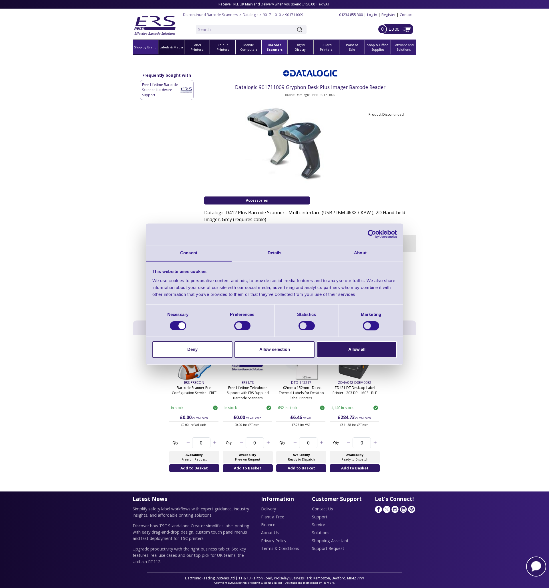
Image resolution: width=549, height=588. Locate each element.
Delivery (268, 509)
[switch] (242, 325)
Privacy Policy (273, 540)
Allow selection (274, 349)
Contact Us (322, 509)
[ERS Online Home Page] (155, 23)
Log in (372, 14)
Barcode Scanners (275, 47)
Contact (406, 14)
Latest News (150, 498)
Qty (175, 442)
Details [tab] (275, 252)
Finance (268, 524)
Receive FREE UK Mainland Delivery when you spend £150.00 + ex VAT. (274, 4)
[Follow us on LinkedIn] (403, 509)
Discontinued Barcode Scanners (210, 14)
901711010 (272, 14)
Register (388, 14)
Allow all (356, 349)
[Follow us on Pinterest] (411, 509)
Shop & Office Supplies (377, 47)
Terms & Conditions (280, 548)
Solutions (320, 532)
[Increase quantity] (214, 443)
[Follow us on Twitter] (386, 509)
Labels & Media (171, 47)
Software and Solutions (403, 47)
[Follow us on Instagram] (394, 509)
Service (318, 524)
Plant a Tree (272, 517)
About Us (270, 532)
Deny (192, 349)
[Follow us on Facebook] (378, 509)
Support (319, 517)
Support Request (328, 548)
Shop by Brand (145, 47)
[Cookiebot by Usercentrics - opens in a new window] (372, 234)
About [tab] (360, 252)
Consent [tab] (188, 252)
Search (301, 29)
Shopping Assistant (330, 540)
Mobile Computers (248, 47)
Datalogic (250, 14)
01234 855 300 (351, 14)
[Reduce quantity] (188, 443)
